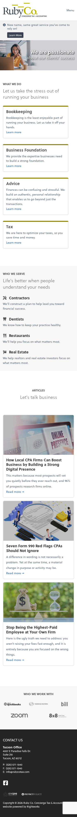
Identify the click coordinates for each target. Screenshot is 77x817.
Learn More (15, 35)
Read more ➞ (38, 491)
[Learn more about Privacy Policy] (32, 794)
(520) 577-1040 (14, 764)
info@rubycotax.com (17, 772)
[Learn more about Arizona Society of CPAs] (10, 794)
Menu (70, 10)
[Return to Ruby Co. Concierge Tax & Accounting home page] (25, 10)
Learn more (27, 132)
